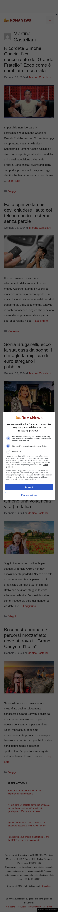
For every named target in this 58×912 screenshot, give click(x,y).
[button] (29, 452)
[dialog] (29, 456)
